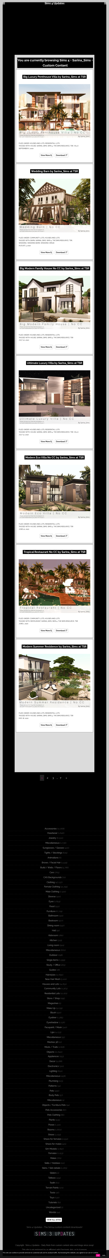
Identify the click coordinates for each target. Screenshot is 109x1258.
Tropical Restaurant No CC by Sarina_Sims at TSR (54, 552)
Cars (52, 872)
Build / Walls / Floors (51, 867)
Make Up (51, 1008)
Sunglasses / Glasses (53, 848)
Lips (52, 1032)
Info (103, 1255)
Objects (50, 1052)
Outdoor (53, 955)
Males (53, 1158)
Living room (53, 945)
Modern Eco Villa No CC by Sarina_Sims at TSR (54, 457)
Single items (52, 960)
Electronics (53, 1066)
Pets (52, 1091)
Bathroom (53, 915)
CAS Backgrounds (52, 877)
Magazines (53, 1003)
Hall (54, 930)
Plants (52, 1120)
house (33, 146)
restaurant (35, 621)
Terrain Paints (52, 1187)
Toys (52, 1197)
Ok (98, 1255)
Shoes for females (52, 1139)
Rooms (50, 1129)
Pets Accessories (53, 1110)
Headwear (52, 833)
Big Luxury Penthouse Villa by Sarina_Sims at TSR (54, 76)
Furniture (51, 911)
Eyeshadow (52, 1022)
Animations (53, 857)
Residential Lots (52, 143)
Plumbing (53, 1081)
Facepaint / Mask (53, 1027)
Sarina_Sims (42, 146)
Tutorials (52, 1202)
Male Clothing (52, 891)
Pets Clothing (53, 1115)
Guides (52, 970)
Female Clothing (52, 886)
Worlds (52, 1212)
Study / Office (53, 965)
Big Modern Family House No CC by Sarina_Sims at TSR (54, 268)
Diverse (52, 896)
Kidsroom (53, 935)
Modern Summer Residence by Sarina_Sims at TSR (54, 646)
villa (76, 146)
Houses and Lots (37, 143)
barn (32, 240)
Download (60, 155)
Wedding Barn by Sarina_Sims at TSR (54, 171)
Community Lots (37, 238)
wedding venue (47, 243)
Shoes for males (53, 1144)
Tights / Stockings (53, 852)
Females (52, 1153)
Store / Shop (53, 998)
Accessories (51, 828)
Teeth (52, 1182)
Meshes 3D (52, 1042)
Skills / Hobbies (52, 1163)
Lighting (53, 1071)
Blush (53, 1012)
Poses (51, 1124)
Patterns (53, 1086)
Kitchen (53, 940)
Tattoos (52, 1178)
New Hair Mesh (52, 979)
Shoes (51, 1134)
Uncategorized (53, 1207)
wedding (23, 243)
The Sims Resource (62, 146)
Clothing (51, 882)
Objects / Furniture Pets (54, 1105)
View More (45, 155)
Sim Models (51, 1149)
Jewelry (52, 838)
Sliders (53, 1173)
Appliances (53, 1056)
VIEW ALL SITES (54, 1220)
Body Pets (54, 1095)
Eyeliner (52, 1017)
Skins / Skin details (51, 1168)
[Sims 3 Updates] (54, 1233)
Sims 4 (50, 146)
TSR (71, 146)
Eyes (51, 901)
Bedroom (53, 920)
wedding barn (33, 243)
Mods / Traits (51, 1047)
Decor (52, 1061)
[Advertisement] (54, 29)
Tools (52, 1192)
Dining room (53, 925)
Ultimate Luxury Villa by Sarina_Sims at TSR (54, 363)
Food (51, 906)
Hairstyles (50, 975)
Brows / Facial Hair (51, 862)
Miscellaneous (52, 843)
